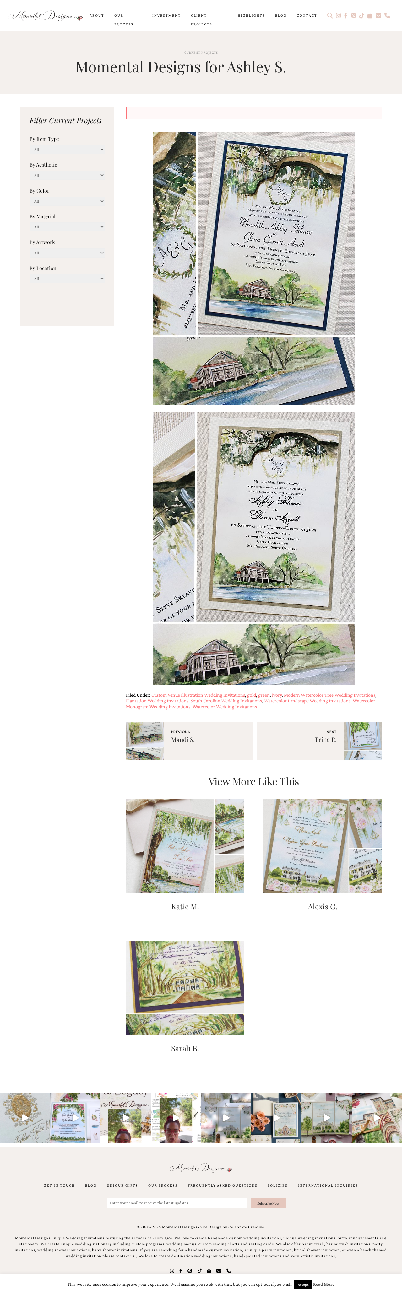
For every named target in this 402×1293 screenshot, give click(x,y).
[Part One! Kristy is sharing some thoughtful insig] (176, 1118)
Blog (281, 15)
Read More (323, 1284)
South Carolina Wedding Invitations (226, 700)
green (264, 695)
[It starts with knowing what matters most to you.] (377, 1118)
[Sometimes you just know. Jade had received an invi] (327, 1118)
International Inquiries (328, 1185)
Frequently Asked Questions (223, 1185)
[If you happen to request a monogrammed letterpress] (25, 1118)
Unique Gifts (122, 1185)
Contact (307, 15)
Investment (166, 15)
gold (251, 695)
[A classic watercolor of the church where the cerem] (276, 1118)
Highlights (251, 15)
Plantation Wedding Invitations (157, 700)
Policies (278, 1185)
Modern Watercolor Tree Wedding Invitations (329, 695)
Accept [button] (303, 1284)
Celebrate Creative (246, 1227)
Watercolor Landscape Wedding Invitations (307, 700)
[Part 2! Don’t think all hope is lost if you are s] (125, 1118)
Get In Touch (59, 1185)
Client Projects (201, 19)
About (97, 15)
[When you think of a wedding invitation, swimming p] (75, 1118)
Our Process (123, 19)
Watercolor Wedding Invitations (225, 706)
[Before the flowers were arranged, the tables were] (226, 1118)
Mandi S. (183, 739)
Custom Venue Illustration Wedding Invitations (198, 695)
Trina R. (326, 739)
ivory (277, 695)
